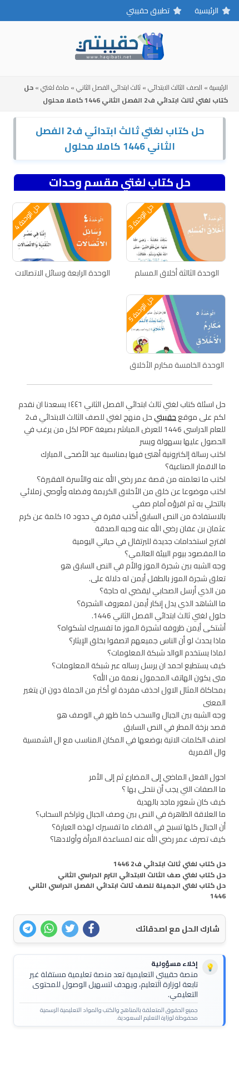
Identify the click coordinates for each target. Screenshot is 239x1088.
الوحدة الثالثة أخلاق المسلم (177, 273)
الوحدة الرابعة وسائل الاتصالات (62, 273)
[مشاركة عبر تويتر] (70, 929)
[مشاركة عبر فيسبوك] (91, 929)
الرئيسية (206, 10)
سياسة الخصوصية (101, 1052)
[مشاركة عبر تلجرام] (27, 929)
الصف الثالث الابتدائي (175, 87)
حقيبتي (165, 417)
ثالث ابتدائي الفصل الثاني (108, 87)
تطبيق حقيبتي (148, 10)
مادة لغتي (55, 87)
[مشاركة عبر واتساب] (49, 929)
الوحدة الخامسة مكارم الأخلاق (177, 365)
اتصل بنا (154, 1052)
